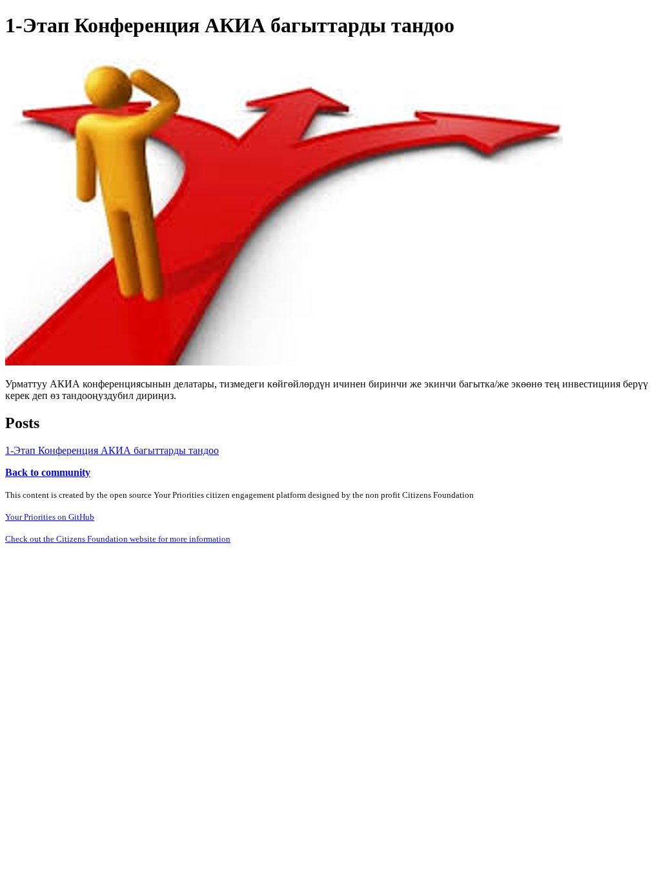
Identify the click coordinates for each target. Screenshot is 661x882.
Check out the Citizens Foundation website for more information (117, 539)
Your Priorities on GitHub (49, 517)
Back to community (47, 472)
